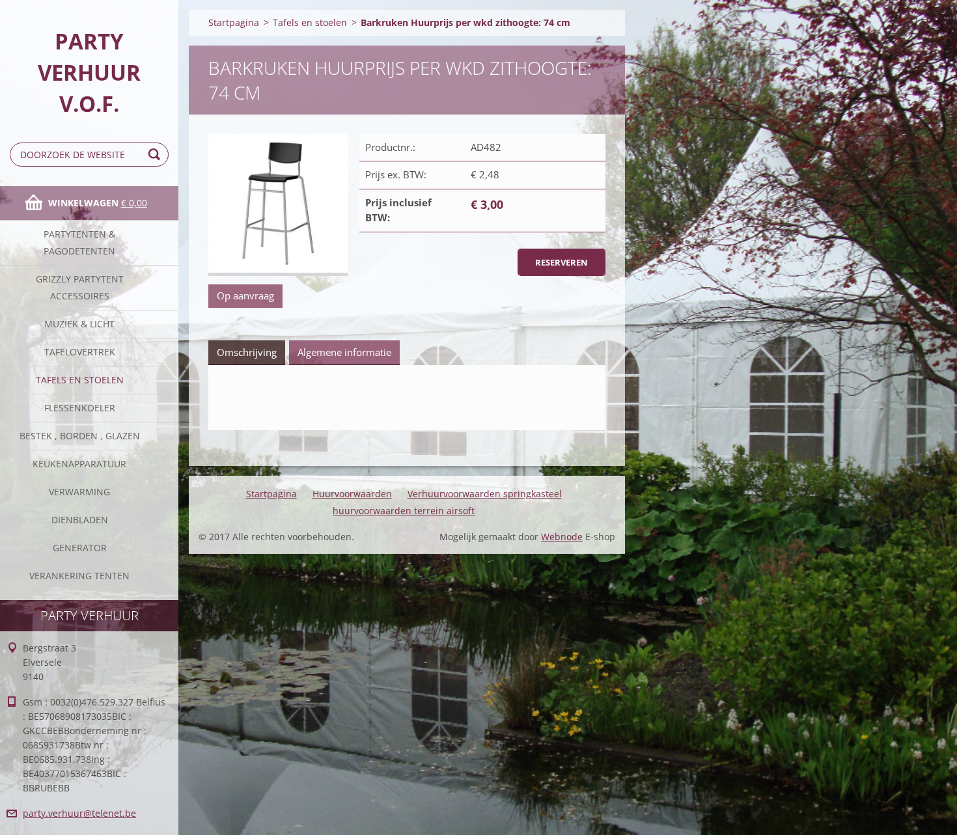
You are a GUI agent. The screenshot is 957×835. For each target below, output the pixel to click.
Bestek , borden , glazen (80, 436)
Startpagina (233, 22)
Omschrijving (247, 352)
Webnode (562, 536)
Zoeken (156, 154)
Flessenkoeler (79, 408)
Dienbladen (79, 519)
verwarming (79, 492)
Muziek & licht (79, 324)
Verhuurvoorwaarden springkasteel (485, 493)
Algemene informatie (344, 352)
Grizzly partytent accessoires (80, 287)
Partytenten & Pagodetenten (79, 242)
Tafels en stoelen (80, 380)
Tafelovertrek (79, 352)
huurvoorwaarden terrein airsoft (404, 510)
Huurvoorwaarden (352, 493)
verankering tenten (79, 575)
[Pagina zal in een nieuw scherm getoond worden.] (278, 205)
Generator (80, 547)
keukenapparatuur (79, 464)
